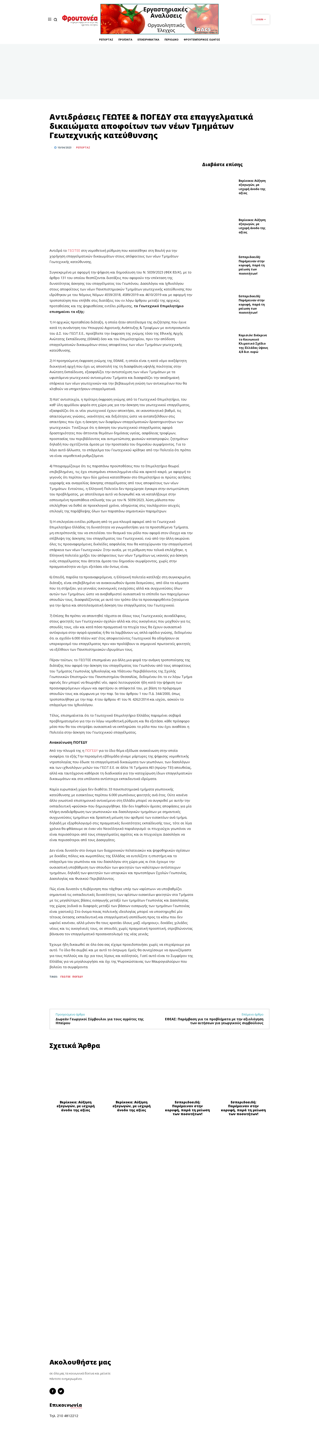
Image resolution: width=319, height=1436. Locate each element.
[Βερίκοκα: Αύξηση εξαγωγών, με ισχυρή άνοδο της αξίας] (219, 188)
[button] (55, 19)
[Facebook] (248, 147)
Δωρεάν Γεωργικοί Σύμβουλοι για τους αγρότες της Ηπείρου (100, 1021)
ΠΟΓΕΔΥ (92, 750)
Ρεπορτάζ (83, 147)
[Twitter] (257, 147)
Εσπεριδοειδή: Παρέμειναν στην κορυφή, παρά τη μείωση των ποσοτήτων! (252, 265)
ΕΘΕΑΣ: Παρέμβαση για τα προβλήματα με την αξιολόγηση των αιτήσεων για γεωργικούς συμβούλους (214, 1021)
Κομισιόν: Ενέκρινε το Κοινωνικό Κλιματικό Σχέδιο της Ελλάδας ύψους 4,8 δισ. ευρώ (253, 343)
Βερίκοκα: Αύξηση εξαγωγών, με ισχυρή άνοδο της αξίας (252, 187)
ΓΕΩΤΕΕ (74, 250)
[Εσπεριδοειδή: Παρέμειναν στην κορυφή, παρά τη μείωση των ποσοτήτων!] (219, 266)
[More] (266, 147)
